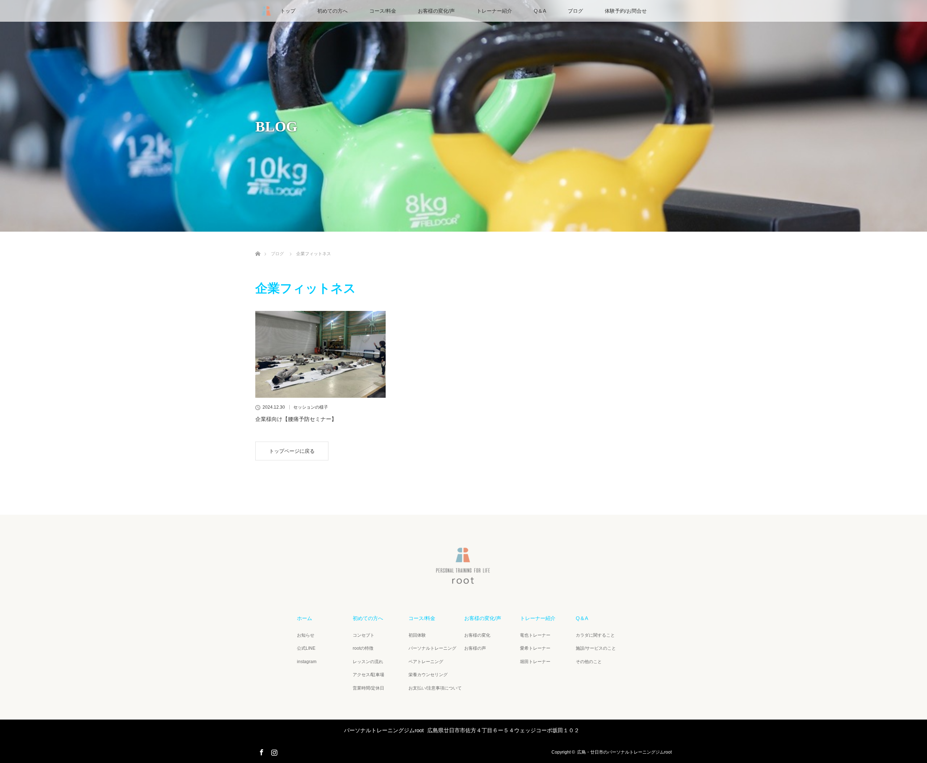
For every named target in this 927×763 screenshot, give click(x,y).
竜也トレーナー (535, 635)
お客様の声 (475, 648)
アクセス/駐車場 (368, 674)
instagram (306, 661)
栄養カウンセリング (428, 674)
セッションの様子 (310, 407)
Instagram (273, 751)
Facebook (260, 751)
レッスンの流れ (368, 661)
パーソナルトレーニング (432, 648)
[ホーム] (257, 245)
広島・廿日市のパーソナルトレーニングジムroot (624, 752)
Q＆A (540, 11)
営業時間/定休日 (368, 688)
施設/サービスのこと (596, 648)
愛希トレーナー (535, 648)
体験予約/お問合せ (626, 11)
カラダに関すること (595, 635)
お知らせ (305, 635)
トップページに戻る (292, 451)
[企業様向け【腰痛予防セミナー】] (320, 354)
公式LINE (306, 648)
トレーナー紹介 (494, 11)
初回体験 (417, 635)
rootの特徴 (363, 648)
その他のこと (589, 661)
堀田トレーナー (535, 661)
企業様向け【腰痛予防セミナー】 (296, 419)
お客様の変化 (477, 635)
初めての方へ (332, 11)
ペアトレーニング (425, 661)
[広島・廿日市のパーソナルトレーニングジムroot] (463, 580)
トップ (287, 11)
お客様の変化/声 (436, 11)
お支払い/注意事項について (435, 688)
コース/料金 (382, 11)
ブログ (575, 11)
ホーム (304, 618)
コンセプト (363, 635)
